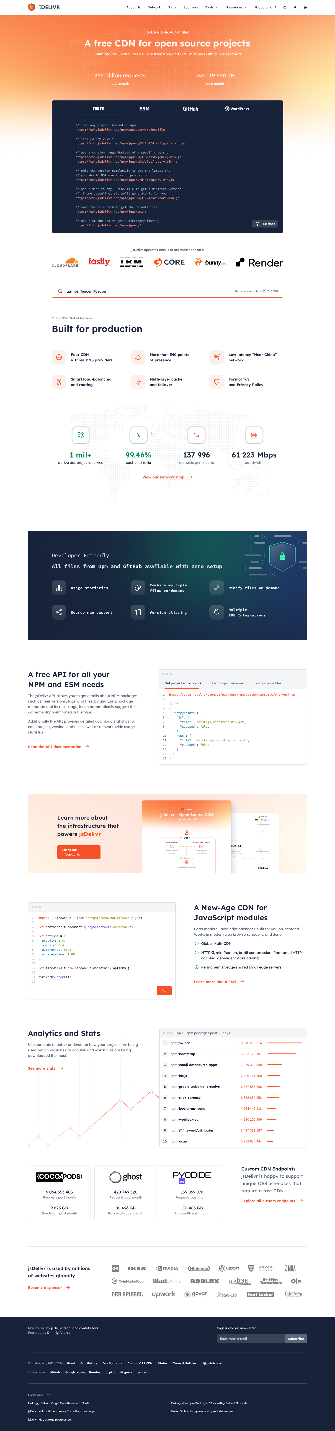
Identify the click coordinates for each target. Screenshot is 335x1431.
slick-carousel (185, 1098)
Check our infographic (71, 852)
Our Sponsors (112, 1363)
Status (162, 1363)
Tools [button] (209, 7)
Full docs (268, 224)
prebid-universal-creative (195, 1087)
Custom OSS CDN (140, 1363)
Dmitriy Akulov (58, 1333)
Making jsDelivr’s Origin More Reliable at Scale (58, 1403)
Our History (88, 1363)
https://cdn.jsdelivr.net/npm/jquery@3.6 (111, 212)
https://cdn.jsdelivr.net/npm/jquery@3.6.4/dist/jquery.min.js (130, 143)
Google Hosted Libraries (82, 1372)
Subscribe (296, 1339)
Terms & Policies (184, 1363)
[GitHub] (284, 7)
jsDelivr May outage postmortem (50, 1419)
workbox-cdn (185, 1119)
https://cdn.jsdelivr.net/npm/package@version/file (120, 130)
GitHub (55, 1372)
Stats (172, 7)
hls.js (178, 1076)
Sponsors (190, 7)
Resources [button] (234, 7)
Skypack (126, 1372)
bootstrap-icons (187, 1108)
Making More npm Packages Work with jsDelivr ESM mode (209, 1403)
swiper (180, 1043)
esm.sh (142, 1372)
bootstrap (182, 1054)
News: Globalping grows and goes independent (202, 1411)
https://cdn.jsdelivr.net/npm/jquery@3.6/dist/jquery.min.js (128, 157)
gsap (178, 1141)
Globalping (263, 7)
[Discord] (305, 7)
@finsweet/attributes (192, 1130)
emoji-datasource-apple (194, 1065)
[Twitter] (295, 7)
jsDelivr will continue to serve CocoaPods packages (62, 1411)
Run (164, 991)
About (70, 1363)
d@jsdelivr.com (213, 1363)
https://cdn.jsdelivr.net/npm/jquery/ (108, 225)
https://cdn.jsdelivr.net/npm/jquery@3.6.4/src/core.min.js (127, 198)
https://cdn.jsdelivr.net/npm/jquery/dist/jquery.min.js (124, 180)
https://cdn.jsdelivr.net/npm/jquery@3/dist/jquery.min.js (126, 161)
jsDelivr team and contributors (74, 1328)
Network (154, 7)
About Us (133, 7)
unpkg (110, 1372)
